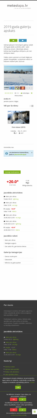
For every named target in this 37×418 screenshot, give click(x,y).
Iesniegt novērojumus (12, 172)
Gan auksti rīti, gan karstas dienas (15, 246)
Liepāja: (10, 209)
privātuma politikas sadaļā (18, 415)
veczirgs (14, 205)
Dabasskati (8, 260)
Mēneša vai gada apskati (13, 263)
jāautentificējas (20, 154)
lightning (15, 199)
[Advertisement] (18, 15)
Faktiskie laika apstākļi (12, 369)
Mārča (14, 211)
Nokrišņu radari (10, 367)
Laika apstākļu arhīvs (11, 374)
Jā (22, 399)
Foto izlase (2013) (18, 127)
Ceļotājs (13, 131)
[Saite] (18, 117)
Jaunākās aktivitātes (13, 192)
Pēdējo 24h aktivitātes (12, 372)
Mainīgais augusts (10, 243)
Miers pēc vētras (10, 196)
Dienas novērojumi (11, 256)
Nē (14, 399)
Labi (18, 387)
